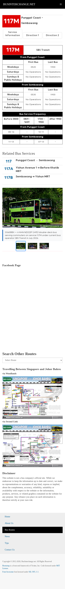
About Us (9, 523)
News (7, 536)
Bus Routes (10, 530)
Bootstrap (6, 566)
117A (8, 169)
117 (9, 161)
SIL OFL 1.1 (33, 572)
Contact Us (10, 550)
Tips (7, 543)
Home (7, 516)
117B (8, 177)
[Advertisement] (32, 313)
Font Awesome (8, 572)
